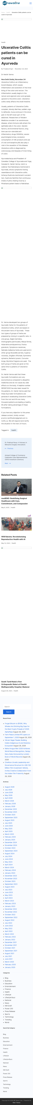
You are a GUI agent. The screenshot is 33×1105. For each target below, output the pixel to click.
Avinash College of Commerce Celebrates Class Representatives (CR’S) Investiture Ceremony (16, 457)
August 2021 (9, 953)
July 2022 (8, 923)
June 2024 (9, 859)
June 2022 (9, 926)
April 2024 (9, 865)
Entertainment (10, 986)
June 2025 (9, 826)
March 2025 (9, 834)
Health (3, 42)
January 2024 (10, 873)
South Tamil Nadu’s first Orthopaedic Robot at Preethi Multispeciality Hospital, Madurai (15, 684)
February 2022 (10, 937)
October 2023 (10, 881)
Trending (8, 1020)
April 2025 (8, 831)
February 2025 (10, 837)
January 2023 (10, 906)
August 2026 (9, 787)
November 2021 (11, 945)
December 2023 (11, 876)
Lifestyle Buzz (10, 997)
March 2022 (9, 934)
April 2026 (8, 798)
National (8, 1000)
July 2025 (8, 823)
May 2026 (8, 795)
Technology (9, 1017)
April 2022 (8, 931)
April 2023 (8, 898)
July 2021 (8, 956)
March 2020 (9, 962)
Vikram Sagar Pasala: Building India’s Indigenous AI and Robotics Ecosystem (17, 743)
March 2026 (9, 801)
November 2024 (11, 845)
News (7, 1003)
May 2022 (8, 928)
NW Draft (8, 1006)
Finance (8, 989)
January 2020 (10, 967)
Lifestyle (8, 995)
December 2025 (11, 809)
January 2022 (10, 940)
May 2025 (8, 829)
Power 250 (9, 1009)
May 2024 (8, 862)
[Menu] (30, 3)
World (7, 1022)
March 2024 (9, 867)
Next (6, 463)
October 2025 (10, 815)
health (13, 430)
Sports (7, 1014)
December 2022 (11, 909)
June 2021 (8, 959)
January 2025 (10, 840)
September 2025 (11, 817)
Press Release (10, 1011)
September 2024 (11, 851)
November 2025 (11, 812)
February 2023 (10, 903)
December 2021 (11, 942)
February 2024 (10, 870)
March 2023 (9, 901)
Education (8, 983)
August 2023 (9, 887)
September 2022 (11, 917)
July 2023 (8, 890)
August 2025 (9, 820)
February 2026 (10, 804)
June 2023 (9, 892)
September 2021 (11, 951)
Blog (6, 978)
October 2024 (10, 848)
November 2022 (11, 912)
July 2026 (8, 790)
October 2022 (10, 915)
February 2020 (10, 964)
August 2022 (9, 920)
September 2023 (11, 884)
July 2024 (8, 856)
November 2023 (11, 878)
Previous (10, 448)
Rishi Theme (16, 1102)
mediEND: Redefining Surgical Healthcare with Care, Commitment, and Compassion (14, 501)
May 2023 (8, 895)
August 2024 (9, 853)
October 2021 (10, 948)
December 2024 (11, 842)
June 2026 (9, 792)
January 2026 (10, 806)
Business (8, 981)
